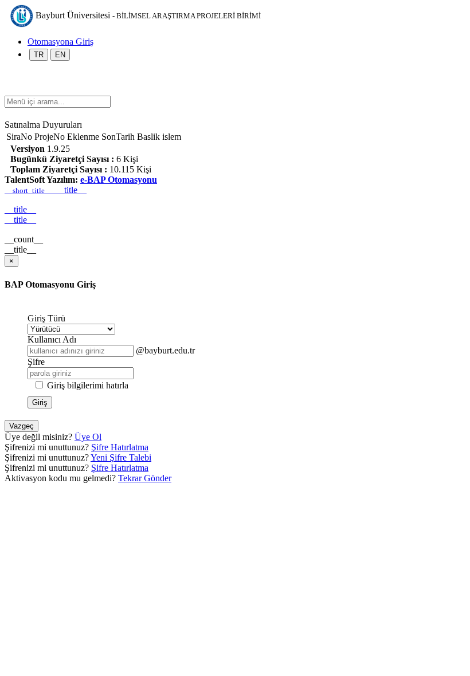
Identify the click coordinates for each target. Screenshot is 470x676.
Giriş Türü (46, 318)
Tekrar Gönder (144, 478)
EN (60, 54)
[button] (10, 90)
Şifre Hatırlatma (119, 447)
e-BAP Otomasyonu (118, 179)
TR (39, 54)
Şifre (36, 362)
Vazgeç (21, 426)
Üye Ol (88, 437)
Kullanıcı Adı (52, 339)
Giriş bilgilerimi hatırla (87, 385)
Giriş (40, 402)
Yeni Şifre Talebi (121, 457)
